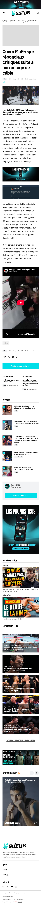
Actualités (12, 20)
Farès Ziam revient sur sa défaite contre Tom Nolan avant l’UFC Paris (26, 422)
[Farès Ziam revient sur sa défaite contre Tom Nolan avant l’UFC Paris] (7, 425)
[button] (3, 13)
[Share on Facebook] (5, 357)
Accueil (5, 20)
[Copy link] (17, 357)
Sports (5, 864)
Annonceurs (23, 893)
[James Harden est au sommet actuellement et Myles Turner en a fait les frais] (30, 383)
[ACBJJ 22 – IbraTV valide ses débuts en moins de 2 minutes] (7, 410)
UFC (16, 823)
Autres (5, 869)
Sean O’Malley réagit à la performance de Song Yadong (24, 468)
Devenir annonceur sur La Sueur (20, 740)
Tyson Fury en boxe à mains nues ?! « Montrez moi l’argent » (26, 453)
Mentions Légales (14, 893)
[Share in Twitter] (9, 357)
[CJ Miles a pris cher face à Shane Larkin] (12, 383)
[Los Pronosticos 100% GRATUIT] (20, 4)
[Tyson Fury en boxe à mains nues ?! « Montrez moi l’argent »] (7, 456)
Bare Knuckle (18, 457)
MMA (23, 20)
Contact (5, 893)
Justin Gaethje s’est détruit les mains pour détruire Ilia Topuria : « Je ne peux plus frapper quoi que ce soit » (26, 439)
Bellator (6, 343)
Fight (18, 20)
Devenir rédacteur (8, 896)
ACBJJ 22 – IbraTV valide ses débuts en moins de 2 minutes (24, 407)
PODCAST (6, 874)
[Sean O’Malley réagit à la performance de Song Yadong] (7, 471)
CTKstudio (20, 901)
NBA (4, 385)
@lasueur (15, 485)
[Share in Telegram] (13, 357)
